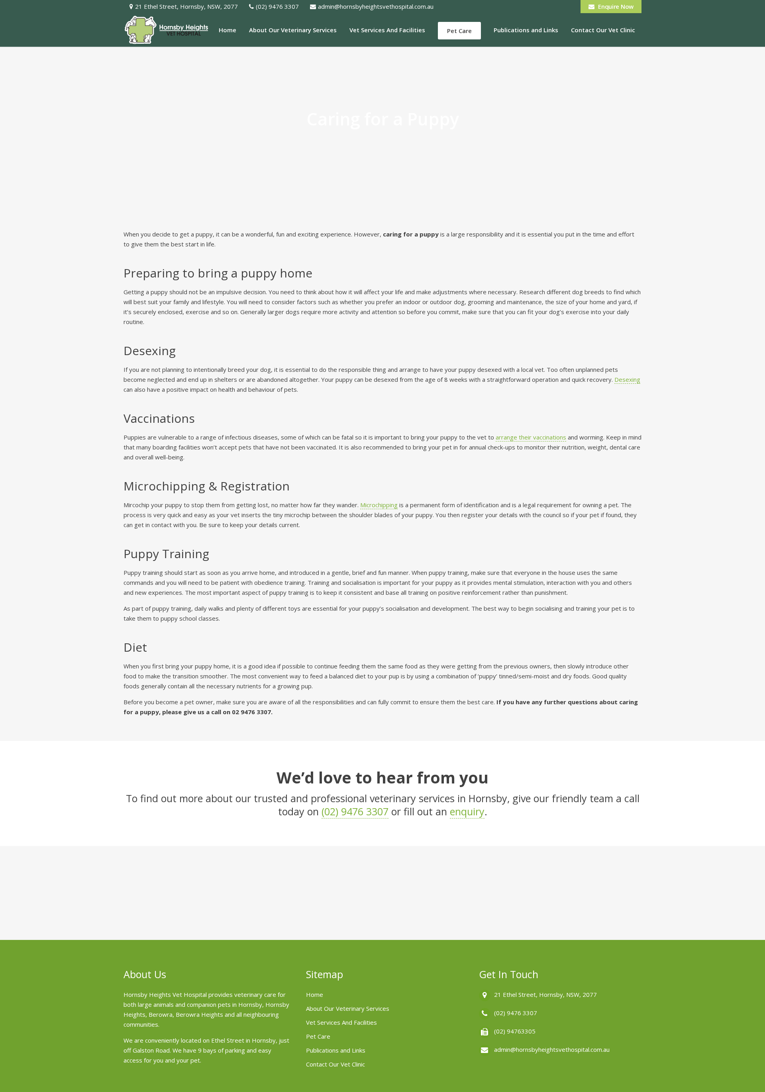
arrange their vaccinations (531, 437)
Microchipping (379, 505)
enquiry (467, 811)
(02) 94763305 (515, 1031)
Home (314, 994)
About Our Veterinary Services (347, 1008)
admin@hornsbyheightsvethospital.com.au (376, 6)
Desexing (627, 379)
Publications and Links (335, 1050)
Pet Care (318, 1036)
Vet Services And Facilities (341, 1022)
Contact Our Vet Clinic (335, 1064)
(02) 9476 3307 (277, 6)
